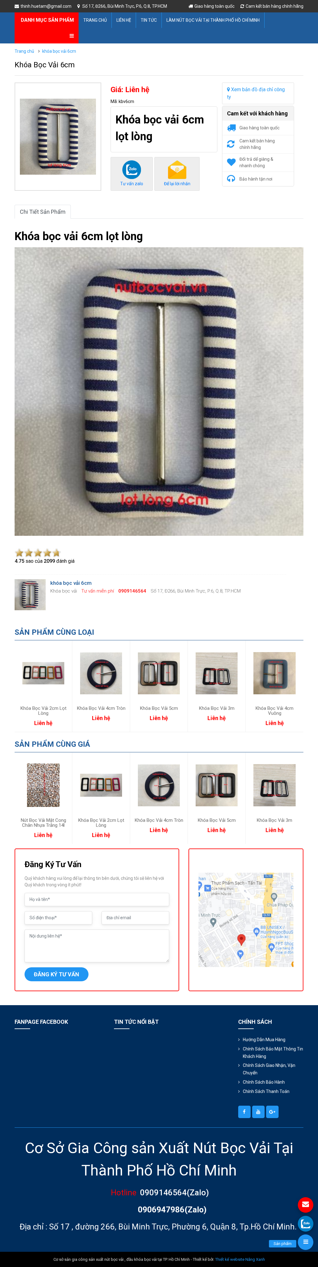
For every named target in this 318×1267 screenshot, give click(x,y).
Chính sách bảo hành (264, 1082)
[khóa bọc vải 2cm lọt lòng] (43, 673)
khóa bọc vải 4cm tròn (101, 708)
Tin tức (149, 20)
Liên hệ (123, 20)
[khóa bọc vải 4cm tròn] (101, 673)
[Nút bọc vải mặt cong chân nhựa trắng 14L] (43, 785)
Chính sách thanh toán (266, 1091)
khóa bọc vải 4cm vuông (274, 710)
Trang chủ (95, 20)
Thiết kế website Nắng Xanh (240, 1259)
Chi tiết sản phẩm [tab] (43, 211)
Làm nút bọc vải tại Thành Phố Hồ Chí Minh (213, 20)
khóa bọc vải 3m (216, 708)
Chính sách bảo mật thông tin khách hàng (273, 1052)
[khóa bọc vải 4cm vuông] (274, 673)
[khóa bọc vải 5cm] (159, 673)
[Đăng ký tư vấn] (305, 1205)
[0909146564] (305, 1223)
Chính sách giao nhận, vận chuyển (269, 1069)
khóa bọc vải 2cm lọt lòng (43, 710)
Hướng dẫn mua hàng (264, 1039)
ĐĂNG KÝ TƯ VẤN (56, 974)
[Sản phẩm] (305, 1242)
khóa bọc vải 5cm (159, 708)
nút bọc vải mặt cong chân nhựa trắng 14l (43, 822)
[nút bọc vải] (244, 1112)
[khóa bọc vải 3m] (217, 673)
